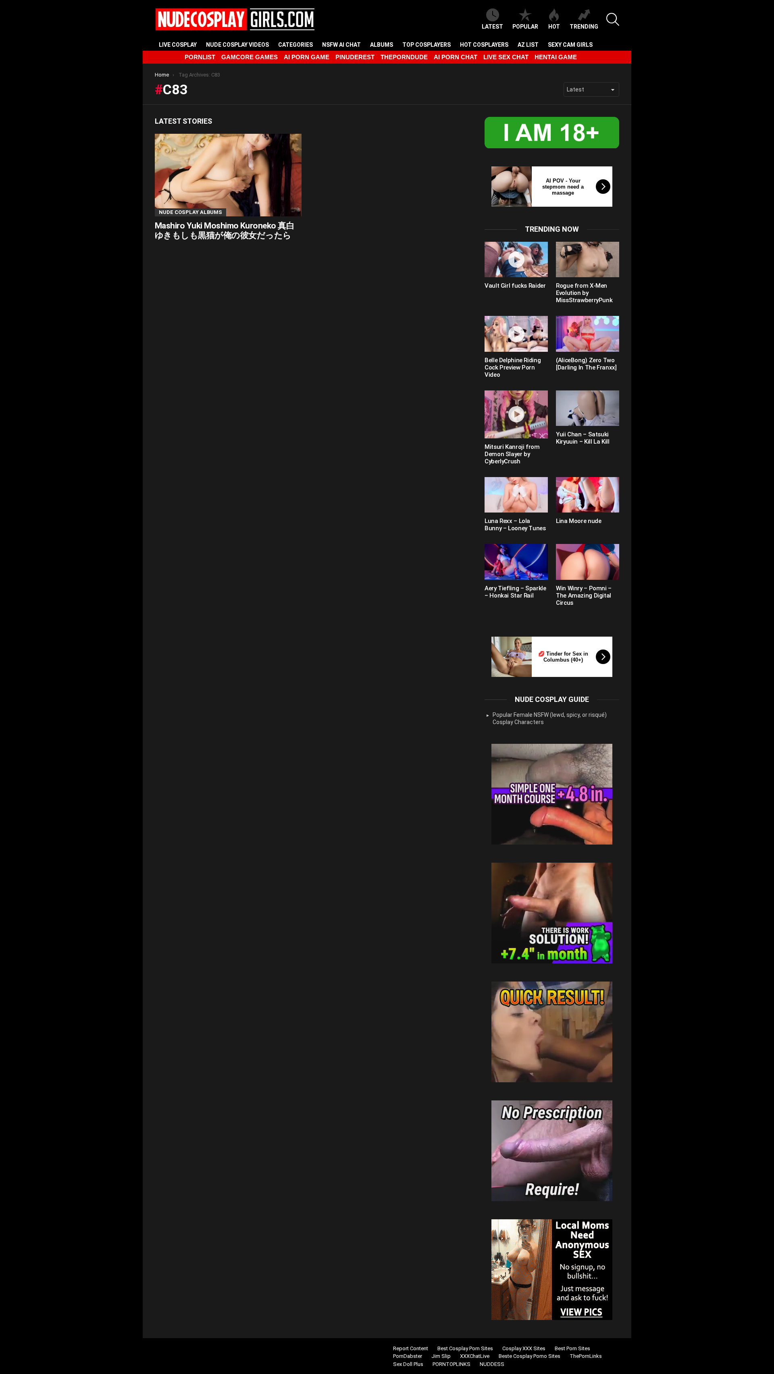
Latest (492, 26)
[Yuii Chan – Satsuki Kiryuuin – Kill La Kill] (587, 408)
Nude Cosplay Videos (237, 45)
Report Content (410, 1348)
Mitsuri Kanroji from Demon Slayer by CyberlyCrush (512, 454)
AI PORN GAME (306, 57)
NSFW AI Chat (341, 45)
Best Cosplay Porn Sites (465, 1348)
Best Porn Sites (572, 1348)
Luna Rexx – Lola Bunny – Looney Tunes (515, 524)
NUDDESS (492, 1364)
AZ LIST (528, 45)
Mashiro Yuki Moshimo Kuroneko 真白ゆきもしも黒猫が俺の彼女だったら (224, 230)
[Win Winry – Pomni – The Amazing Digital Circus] (587, 561)
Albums (381, 45)
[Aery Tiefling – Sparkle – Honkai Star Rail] (516, 561)
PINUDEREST (355, 57)
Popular (525, 26)
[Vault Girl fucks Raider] (516, 259)
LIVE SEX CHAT (505, 57)
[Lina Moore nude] (587, 495)
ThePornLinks (586, 1356)
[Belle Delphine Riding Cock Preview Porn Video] (516, 333)
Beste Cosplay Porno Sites (529, 1356)
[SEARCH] (612, 19)
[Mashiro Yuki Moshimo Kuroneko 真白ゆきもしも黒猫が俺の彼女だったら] (228, 175)
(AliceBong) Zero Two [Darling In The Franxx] (586, 364)
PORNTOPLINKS (451, 1364)
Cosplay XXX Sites (523, 1348)
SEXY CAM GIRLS (570, 45)
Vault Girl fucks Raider (515, 285)
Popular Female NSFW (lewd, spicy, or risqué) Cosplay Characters (550, 718)
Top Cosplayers (426, 45)
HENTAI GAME (556, 57)
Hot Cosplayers (484, 45)
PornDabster (407, 1356)
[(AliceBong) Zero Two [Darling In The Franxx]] (587, 333)
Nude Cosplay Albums (190, 212)
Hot (554, 26)
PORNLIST (200, 57)
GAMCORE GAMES (249, 57)
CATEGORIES (295, 45)
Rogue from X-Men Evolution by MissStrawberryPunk (584, 293)
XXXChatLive (474, 1356)
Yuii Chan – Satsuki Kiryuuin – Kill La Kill (582, 438)
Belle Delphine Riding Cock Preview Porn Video (513, 367)
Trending (584, 26)
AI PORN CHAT (455, 57)
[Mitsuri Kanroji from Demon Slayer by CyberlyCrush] (516, 414)
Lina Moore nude (578, 521)
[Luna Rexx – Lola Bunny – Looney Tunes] (516, 495)
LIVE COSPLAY (178, 45)
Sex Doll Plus (408, 1364)
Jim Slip (441, 1356)
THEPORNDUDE (404, 57)
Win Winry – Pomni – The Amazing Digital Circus (584, 595)
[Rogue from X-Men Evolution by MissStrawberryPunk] (587, 259)
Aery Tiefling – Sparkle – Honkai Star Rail (515, 592)
